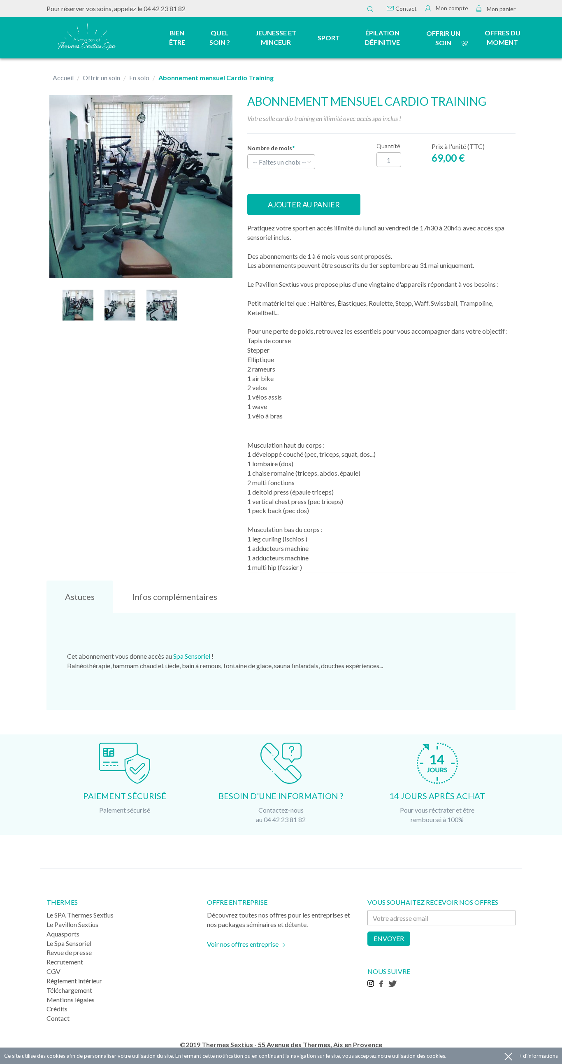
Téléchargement (69, 990)
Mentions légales (70, 1000)
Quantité (388, 145)
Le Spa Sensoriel (68, 943)
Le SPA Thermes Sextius (80, 915)
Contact (405, 8)
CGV (53, 971)
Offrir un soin (443, 37)
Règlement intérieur (74, 981)
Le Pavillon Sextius (72, 924)
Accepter (508, 1056)
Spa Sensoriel (191, 656)
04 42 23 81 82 (165, 8)
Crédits (56, 1009)
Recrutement (64, 962)
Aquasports (62, 934)
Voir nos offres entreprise (243, 944)
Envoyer (389, 938)
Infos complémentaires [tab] (174, 597)
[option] (140, 186)
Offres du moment (502, 37)
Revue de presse (69, 952)
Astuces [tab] (80, 597)
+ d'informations (538, 1055)
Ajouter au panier (304, 204)
